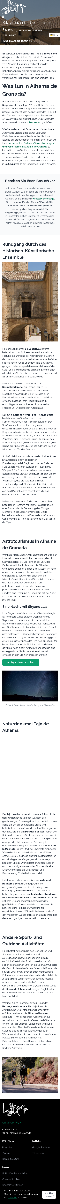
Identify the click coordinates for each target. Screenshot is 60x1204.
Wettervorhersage (43, 198)
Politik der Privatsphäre (14, 1173)
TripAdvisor (38, 1153)
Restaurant (9, 35)
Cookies (12, 1197)
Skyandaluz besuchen (22, 662)
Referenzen (10, 46)
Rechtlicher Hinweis (12, 1185)
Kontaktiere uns (12, 52)
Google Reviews (41, 1147)
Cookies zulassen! (49, 1194)
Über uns (8, 23)
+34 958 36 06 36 (11, 1122)
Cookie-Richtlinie (11, 1179)
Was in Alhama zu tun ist (17, 40)
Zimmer (7, 29)
